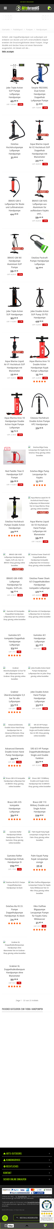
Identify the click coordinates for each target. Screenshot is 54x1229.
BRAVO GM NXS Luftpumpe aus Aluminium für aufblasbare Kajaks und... (39, 207)
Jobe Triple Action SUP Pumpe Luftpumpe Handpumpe (14, 92)
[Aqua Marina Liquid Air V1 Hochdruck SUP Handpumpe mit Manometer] (14, 347)
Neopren (26, 1031)
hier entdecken (26, 1079)
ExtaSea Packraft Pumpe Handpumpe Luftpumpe (39, 260)
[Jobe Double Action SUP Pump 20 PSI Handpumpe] (39, 297)
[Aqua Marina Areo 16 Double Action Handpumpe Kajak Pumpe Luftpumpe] (39, 347)
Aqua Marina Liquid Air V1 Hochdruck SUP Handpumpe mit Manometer (14, 366)
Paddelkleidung (26, 1038)
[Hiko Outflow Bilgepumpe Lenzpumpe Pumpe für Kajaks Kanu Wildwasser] (39, 892)
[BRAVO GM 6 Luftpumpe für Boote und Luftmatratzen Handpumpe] (14, 187)
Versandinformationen (34, 1202)
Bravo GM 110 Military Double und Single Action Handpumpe (39, 807)
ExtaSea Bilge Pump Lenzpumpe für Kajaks (39, 474)
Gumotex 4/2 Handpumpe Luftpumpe (39, 638)
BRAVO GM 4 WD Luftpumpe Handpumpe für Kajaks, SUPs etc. (14, 583)
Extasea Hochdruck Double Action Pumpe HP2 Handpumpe (39, 421)
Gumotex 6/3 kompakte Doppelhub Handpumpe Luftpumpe (14, 640)
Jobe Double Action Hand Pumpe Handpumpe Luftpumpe (39, 697)
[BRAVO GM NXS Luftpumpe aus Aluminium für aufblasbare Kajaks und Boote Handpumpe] (39, 187)
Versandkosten (22, 1196)
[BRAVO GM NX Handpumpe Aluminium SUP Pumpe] (14, 243)
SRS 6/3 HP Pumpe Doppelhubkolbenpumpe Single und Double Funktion (39, 753)
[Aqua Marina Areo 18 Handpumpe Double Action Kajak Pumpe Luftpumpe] (14, 404)
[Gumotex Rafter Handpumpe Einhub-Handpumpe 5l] (14, 841)
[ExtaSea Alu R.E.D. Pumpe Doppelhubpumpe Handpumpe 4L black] (14, 892)
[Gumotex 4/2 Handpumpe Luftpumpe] (39, 621)
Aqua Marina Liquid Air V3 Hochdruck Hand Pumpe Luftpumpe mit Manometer (39, 528)
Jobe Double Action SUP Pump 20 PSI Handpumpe (39, 314)
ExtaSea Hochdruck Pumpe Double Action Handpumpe (14, 524)
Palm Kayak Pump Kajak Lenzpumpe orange (39, 859)
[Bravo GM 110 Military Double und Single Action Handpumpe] (39, 788)
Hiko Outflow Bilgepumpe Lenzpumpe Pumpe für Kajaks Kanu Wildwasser (39, 912)
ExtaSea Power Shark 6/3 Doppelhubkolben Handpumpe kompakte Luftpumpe (39, 583)
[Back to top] (27, 1226)
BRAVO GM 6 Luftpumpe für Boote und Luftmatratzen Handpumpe (14, 206)
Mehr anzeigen (8, 51)
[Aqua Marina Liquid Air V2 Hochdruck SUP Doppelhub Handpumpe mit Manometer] (39, 130)
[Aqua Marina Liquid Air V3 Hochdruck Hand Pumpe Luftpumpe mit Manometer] (39, 507)
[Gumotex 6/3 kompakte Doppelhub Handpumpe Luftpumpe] (14, 621)
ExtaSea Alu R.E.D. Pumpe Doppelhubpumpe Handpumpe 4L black (14, 911)
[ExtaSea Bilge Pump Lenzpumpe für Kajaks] (39, 457)
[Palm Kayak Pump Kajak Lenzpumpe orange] (39, 841)
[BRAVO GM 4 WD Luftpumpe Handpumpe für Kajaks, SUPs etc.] (14, 564)
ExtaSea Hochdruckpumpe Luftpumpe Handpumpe (14, 149)
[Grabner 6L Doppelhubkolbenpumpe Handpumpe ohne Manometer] (14, 952)
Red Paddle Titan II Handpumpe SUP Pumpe (14, 474)
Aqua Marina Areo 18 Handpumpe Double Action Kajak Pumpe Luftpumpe (14, 423)
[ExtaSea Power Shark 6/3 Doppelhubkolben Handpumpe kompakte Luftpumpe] (39, 564)
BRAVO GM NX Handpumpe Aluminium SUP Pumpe (14, 262)
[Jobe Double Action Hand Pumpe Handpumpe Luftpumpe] (39, 678)
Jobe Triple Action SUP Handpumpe (14, 313)
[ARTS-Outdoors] (27, 8)
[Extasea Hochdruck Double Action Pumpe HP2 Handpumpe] (39, 404)
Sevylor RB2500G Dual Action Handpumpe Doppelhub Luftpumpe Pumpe (39, 94)
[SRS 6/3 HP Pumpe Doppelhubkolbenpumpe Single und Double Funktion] (39, 734)
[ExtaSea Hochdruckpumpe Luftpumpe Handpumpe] (14, 130)
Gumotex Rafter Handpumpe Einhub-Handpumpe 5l (14, 859)
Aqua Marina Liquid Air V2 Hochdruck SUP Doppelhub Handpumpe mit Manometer (39, 150)
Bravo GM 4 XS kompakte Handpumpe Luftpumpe (14, 807)
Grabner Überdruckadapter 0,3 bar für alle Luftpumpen (14, 697)
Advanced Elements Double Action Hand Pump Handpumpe (14, 751)
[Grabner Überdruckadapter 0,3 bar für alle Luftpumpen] (14, 678)
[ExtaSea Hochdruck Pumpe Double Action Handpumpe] (14, 507)
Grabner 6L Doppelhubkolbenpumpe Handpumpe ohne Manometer (14, 971)
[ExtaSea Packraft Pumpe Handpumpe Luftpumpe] (39, 243)
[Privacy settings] (5, 1218)
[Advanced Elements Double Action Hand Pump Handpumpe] (14, 734)
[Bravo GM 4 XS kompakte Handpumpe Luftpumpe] (14, 788)
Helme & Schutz (26, 1044)
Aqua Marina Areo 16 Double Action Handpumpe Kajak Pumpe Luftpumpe (39, 366)
